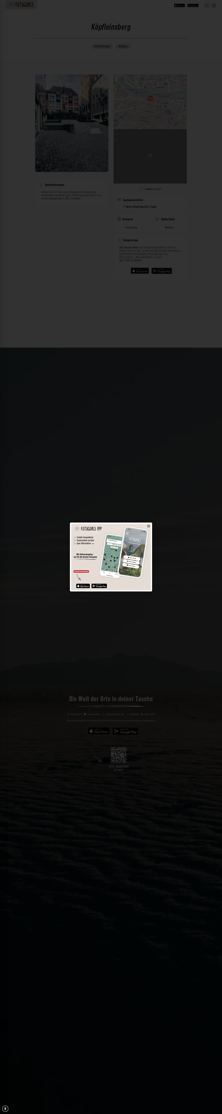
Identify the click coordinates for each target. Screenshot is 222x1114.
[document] (111, 557)
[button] (149, 526)
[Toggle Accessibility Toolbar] (5, 1108)
